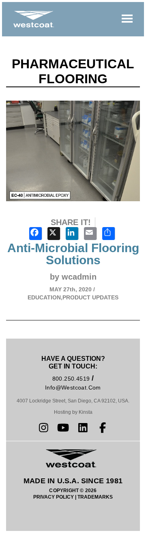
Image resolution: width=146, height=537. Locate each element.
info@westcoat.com (73, 387)
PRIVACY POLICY (53, 497)
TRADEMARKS (95, 497)
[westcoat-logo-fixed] (33, 19)
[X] (55, 234)
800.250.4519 (71, 378)
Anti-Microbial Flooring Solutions (73, 254)
